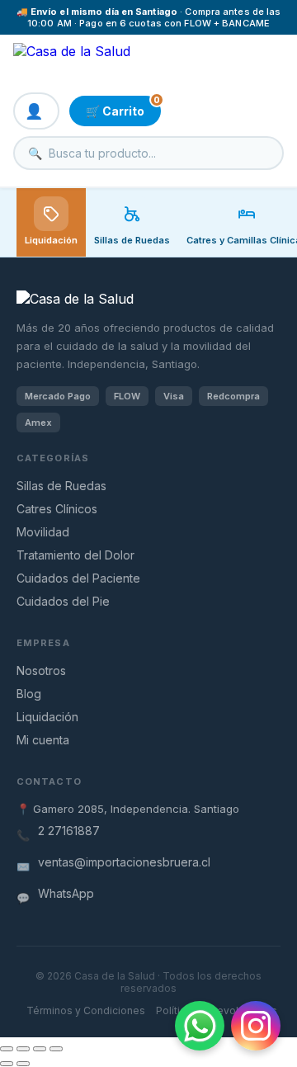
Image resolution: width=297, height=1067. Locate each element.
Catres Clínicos (56, 509)
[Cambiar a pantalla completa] (23, 1048)
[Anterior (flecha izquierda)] (6, 1063)
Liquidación (51, 240)
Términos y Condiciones (85, 1010)
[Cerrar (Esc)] (56, 1048)
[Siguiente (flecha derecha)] (23, 1063)
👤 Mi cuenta (36, 111)
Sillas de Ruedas (61, 486)
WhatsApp (66, 893)
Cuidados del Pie (63, 601)
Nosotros (41, 670)
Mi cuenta (42, 740)
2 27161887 (69, 831)
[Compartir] (39, 1048)
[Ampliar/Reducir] (6, 1048)
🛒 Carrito (123, 107)
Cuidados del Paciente (78, 578)
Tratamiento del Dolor (75, 555)
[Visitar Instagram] (255, 1025)
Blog (28, 694)
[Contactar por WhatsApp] (199, 1025)
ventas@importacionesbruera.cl (124, 862)
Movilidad (42, 532)
